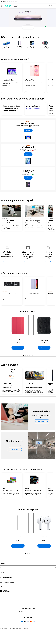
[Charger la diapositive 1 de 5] (24, 27)
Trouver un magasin (14, 449)
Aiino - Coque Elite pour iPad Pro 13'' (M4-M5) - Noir (44, 339)
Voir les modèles (18, 347)
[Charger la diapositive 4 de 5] (30, 27)
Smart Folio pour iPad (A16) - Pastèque (18, 339)
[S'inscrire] (36, 611)
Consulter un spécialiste (41, 421)
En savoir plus (6, 261)
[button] (2, 6)
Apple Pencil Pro (17, 537)
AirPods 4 (44, 537)
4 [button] (30, 355)
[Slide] (28, 18)
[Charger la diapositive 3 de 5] (28, 27)
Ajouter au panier (17, 545)
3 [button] (28, 355)
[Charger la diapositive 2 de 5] (26, 27)
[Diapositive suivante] (54, 45)
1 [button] (23, 355)
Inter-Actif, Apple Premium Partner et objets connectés (16, 628)
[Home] (8, 6)
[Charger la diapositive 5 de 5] (32, 27)
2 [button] (26, 355)
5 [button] (32, 355)
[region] (28, 18)
